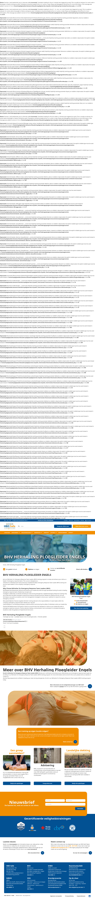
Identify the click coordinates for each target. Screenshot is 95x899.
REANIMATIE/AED (73, 868)
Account (89, 520)
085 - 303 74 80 (7, 520)
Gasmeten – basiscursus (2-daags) (36, 882)
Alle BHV (29, 875)
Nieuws (82, 520)
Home (4, 565)
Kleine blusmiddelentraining (76, 882)
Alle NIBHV (9, 887)
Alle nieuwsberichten (34, 853)
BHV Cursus (30, 868)
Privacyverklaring (69, 896)
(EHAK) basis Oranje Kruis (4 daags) (57, 871)
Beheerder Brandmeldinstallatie (14, 883)
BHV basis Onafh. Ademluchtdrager (15, 882)
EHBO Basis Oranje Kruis (54, 869)
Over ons (71, 520)
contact (61, 686)
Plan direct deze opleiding (81, 608)
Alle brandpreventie (53, 887)
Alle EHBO (51, 875)
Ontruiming (15, 532)
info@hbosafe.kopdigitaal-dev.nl (19, 520)
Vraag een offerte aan (63, 526)
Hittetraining (9, 885)
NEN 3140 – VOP (73, 885)
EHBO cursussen (52, 868)
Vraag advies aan (47, 783)
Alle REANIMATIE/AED (75, 875)
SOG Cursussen (31, 880)
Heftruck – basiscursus (33, 883)
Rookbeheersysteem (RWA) (55, 885)
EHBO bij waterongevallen (55, 873)
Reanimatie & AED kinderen (76, 871)
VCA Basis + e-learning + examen (77, 883)
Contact (70, 532)
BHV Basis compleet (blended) (35, 869)
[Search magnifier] (19, 526)
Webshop (46, 532)
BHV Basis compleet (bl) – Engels (35, 871)
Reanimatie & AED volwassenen (77, 869)
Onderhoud (37, 532)
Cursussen (7, 532)
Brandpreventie (52, 880)
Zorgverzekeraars (81, 896)
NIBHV (8, 880)
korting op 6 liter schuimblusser (45, 520)
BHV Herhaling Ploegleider (34, 873)
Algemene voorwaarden (56, 896)
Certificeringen (62, 532)
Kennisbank (76, 520)
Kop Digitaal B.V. (26, 895)
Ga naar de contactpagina (80, 853)
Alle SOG (29, 889)
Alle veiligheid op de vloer (76, 887)
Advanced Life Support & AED (76, 873)
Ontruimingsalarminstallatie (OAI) (57, 883)
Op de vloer (72, 880)
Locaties (66, 520)
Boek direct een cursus (82, 526)
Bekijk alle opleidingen (16, 783)
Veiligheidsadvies (26, 532)
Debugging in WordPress (63, 4)
